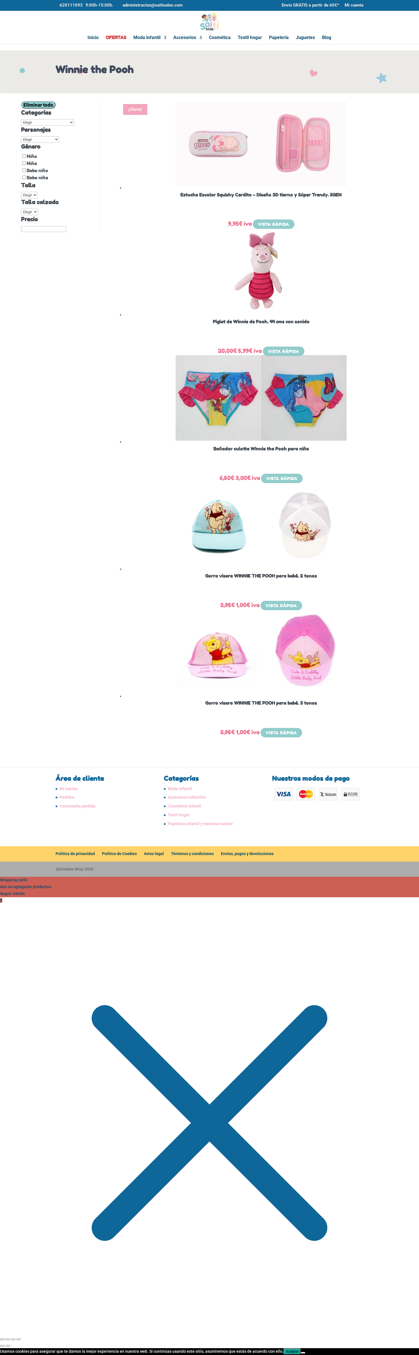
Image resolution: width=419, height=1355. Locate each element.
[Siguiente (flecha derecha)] (7, 1346)
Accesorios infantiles (187, 797)
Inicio (93, 38)
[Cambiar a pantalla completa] (7, 1339)
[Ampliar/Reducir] (2, 1339)
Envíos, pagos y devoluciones (247, 853)
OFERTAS (116, 37)
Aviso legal (154, 853)
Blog (326, 38)
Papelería (279, 38)
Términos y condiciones (192, 853)
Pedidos (67, 797)
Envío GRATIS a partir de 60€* (310, 5)
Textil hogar (250, 38)
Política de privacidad (75, 853)
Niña (32, 163)
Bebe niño (37, 170)
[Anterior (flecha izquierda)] (2, 1346)
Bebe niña (37, 177)
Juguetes (305, 38)
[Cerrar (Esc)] (18, 1339)
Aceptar (292, 1351)
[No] (303, 1353)
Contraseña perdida (77, 806)
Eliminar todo (38, 105)
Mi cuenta (354, 5)
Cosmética (220, 38)
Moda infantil (146, 38)
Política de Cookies (119, 853)
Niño (32, 156)
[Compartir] (13, 1339)
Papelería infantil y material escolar (200, 823)
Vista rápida (273, 224)
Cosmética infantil (184, 806)
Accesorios (184, 38)
